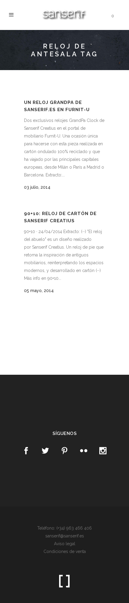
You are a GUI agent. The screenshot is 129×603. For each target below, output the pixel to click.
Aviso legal (64, 543)
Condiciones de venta (65, 551)
